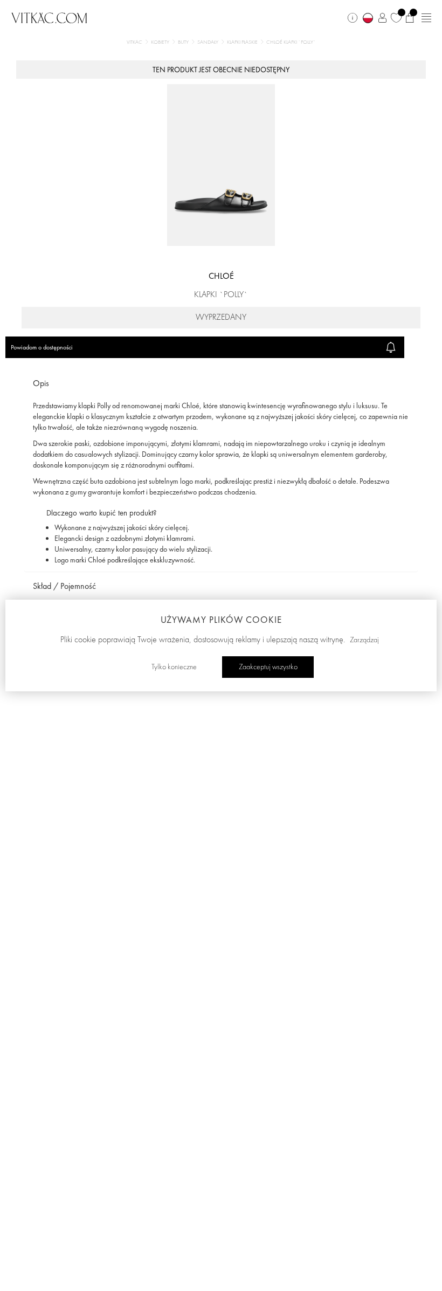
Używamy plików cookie (221, 620)
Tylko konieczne (174, 667)
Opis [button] (41, 383)
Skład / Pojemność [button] (64, 586)
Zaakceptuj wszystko (268, 667)
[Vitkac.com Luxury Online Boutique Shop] (49, 17)
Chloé (221, 275)
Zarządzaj (364, 640)
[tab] (221, 383)
